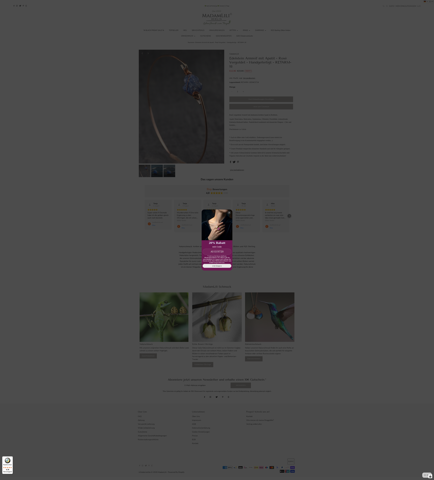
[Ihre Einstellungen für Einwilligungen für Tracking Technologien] (430, 476)
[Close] (229, 212)
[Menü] (11, 457)
